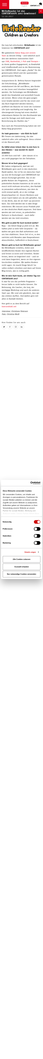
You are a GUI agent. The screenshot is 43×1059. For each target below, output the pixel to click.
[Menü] (4, 4)
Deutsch (25, 3)
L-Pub (23, 61)
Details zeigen (30, 552)
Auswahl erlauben (21, 567)
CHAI (7, 61)
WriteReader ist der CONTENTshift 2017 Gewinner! (19, 13)
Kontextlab (15, 61)
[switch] (37, 529)
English (24, 6)
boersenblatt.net (9, 307)
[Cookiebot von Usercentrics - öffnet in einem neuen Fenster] (30, 483)
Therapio (35, 61)
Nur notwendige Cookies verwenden (21, 574)
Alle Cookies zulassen (21, 559)
